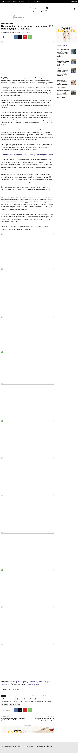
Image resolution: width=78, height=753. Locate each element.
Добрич (31, 699)
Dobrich (26, 696)
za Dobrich (4, 699)
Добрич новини (6, 701)
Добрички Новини (8, 32)
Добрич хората (39, 701)
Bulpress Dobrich (17, 696)
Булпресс (12, 699)
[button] (74, 9)
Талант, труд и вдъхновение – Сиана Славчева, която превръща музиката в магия (63, 62)
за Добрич (48, 701)
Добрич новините (17, 701)
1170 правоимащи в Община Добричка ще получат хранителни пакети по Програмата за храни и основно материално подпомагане (63, 73)
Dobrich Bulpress (35, 696)
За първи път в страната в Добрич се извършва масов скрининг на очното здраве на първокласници (62, 84)
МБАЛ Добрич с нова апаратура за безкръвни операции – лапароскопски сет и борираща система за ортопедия (63, 53)
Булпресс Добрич (22, 699)
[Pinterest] (25, 37)
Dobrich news (45, 696)
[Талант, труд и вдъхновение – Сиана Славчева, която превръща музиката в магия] (73, 61)
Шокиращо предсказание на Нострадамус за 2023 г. (44, 719)
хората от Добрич (15, 704)
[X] (20, 37)
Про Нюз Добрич (13, 689)
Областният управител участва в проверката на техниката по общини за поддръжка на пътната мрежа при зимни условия (63, 94)
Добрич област (28, 701)
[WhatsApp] (30, 37)
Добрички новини (6, 23)
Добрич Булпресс (40, 699)
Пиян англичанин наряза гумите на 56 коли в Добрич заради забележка (27, 155)
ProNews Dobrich (33, 684)
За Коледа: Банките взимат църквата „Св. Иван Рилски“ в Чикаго (13, 719)
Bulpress (9, 696)
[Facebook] (16, 37)
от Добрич (5, 704)
